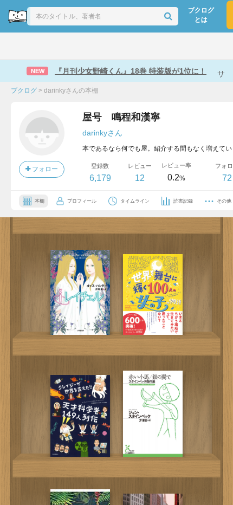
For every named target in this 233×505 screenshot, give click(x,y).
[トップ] (18, 46)
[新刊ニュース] (45, 46)
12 (140, 178)
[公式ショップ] (190, 46)
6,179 (100, 178)
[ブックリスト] (104, 46)
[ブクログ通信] (160, 46)
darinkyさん (102, 132)
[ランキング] (75, 46)
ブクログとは (201, 15)
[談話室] (132, 46)
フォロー (44, 169)
